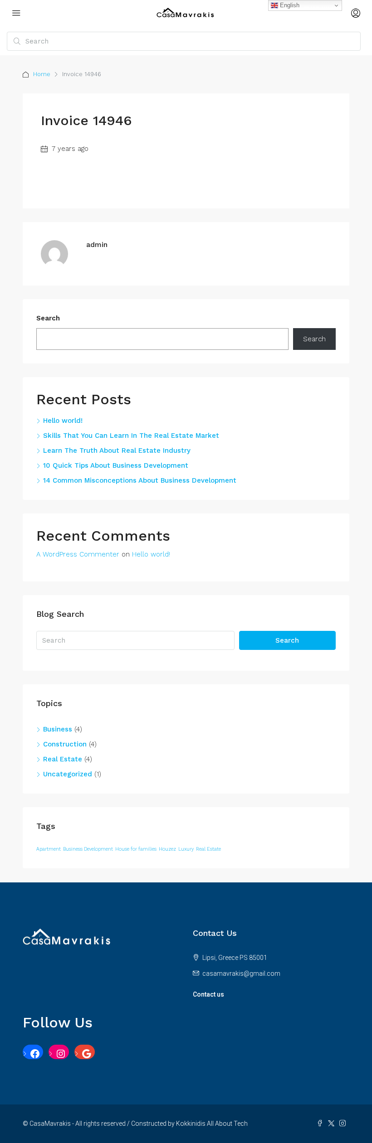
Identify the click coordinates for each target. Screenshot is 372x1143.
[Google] (84, 1053)
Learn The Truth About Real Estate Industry (117, 450)
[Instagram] (59, 1053)
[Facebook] (33, 1053)
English (288, 5)
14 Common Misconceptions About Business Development (139, 480)
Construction (65, 744)
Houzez (167, 849)
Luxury (186, 849)
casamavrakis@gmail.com (241, 973)
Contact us (208, 994)
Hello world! (63, 421)
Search (48, 318)
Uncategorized (67, 774)
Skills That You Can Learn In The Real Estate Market (131, 435)
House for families (136, 849)
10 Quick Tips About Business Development (115, 465)
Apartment (48, 849)
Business (57, 729)
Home (41, 74)
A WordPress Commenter (77, 554)
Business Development (88, 849)
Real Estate (62, 759)
